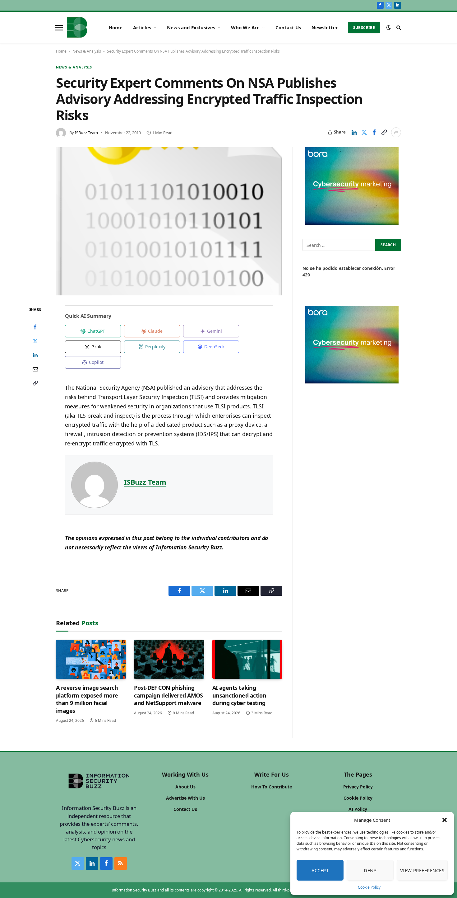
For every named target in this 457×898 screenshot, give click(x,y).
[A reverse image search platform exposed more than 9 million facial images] (91, 659)
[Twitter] (35, 341)
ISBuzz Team (86, 132)
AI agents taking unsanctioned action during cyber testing (239, 695)
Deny (370, 870)
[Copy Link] (384, 132)
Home (115, 27)
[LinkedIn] (35, 355)
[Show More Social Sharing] (396, 132)
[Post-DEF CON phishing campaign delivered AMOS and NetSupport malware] (169, 659)
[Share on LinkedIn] (354, 132)
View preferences (422, 870)
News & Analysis (86, 51)
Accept (320, 870)
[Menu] (59, 27)
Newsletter (325, 27)
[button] (444, 820)
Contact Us (288, 27)
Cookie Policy (369, 887)
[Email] (35, 369)
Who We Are (245, 27)
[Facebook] (35, 327)
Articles (142, 27)
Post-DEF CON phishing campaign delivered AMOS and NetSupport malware (168, 695)
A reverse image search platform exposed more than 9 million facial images (87, 699)
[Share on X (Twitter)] (364, 132)
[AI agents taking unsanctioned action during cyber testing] (247, 659)
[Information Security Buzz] (77, 27)
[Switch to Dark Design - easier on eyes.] (388, 27)
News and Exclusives (191, 27)
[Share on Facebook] (374, 132)
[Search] (398, 28)
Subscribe (364, 27)
